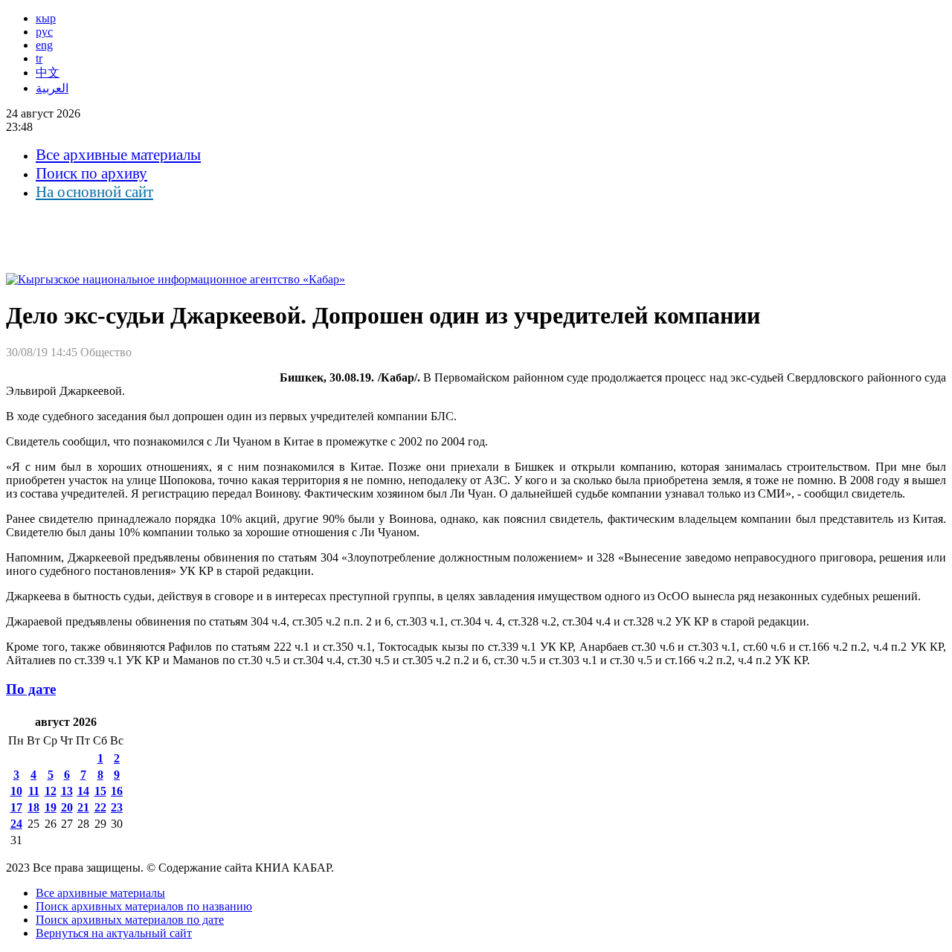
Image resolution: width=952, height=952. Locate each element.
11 (33, 791)
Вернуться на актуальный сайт (114, 933)
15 (100, 791)
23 (117, 807)
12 (51, 791)
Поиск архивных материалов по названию (144, 906)
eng (44, 45)
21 (83, 807)
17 (16, 807)
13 (67, 791)
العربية (52, 88)
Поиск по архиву (91, 173)
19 (51, 807)
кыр (46, 18)
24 (16, 823)
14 (83, 791)
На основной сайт (94, 192)
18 (33, 807)
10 (16, 791)
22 (100, 807)
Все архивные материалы (118, 155)
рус (44, 31)
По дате (31, 689)
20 (67, 807)
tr (39, 58)
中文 (48, 72)
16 (117, 791)
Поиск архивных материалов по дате (130, 919)
